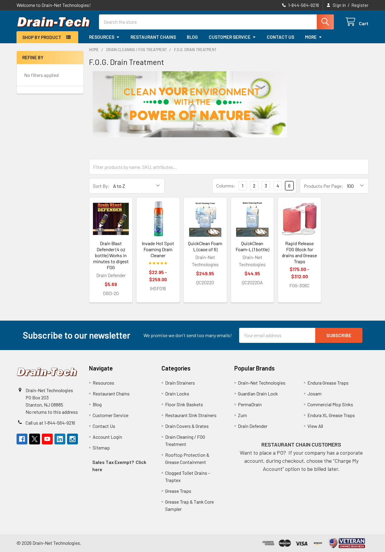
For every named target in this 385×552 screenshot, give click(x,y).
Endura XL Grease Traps (331, 415)
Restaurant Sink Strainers (191, 415)
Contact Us (280, 37)
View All (315, 426)
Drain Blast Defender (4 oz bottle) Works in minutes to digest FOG (111, 255)
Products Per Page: (323, 186)
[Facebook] (22, 439)
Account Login (107, 437)
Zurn (242, 415)
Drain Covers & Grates (187, 426)
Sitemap (101, 447)
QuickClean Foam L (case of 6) (205, 246)
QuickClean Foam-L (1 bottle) (252, 246)
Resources (101, 37)
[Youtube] (47, 439)
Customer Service (230, 37)
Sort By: (101, 186)
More (311, 37)
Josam (314, 393)
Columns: (226, 185)
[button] (347, 543)
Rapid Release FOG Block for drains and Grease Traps (299, 252)
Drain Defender (252, 426)
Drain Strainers (180, 383)
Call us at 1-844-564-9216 (50, 422)
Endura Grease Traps (328, 383)
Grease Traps (178, 491)
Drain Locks (177, 393)
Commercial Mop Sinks (330, 404)
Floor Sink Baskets (184, 404)
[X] (34, 439)
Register (359, 5)
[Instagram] (72, 439)
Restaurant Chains (153, 37)
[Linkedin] (59, 439)
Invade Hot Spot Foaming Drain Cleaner (158, 249)
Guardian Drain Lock (258, 393)
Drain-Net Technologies (261, 383)
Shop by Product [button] (41, 37)
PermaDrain (250, 404)
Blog (192, 37)
